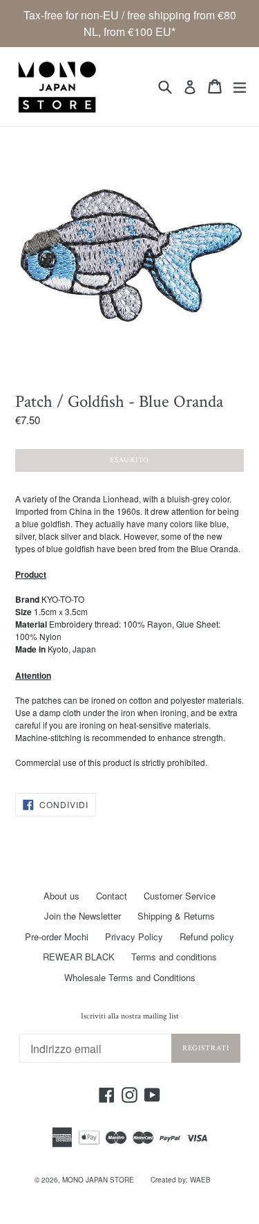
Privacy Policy (134, 936)
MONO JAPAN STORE (98, 1180)
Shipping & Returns (176, 915)
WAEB (200, 1180)
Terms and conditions (174, 956)
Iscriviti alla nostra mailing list (130, 1016)
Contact (111, 895)
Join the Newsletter (82, 915)
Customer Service (179, 895)
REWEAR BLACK (79, 956)
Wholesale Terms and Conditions (129, 977)
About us (61, 895)
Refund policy (207, 936)
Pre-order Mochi (56, 936)
